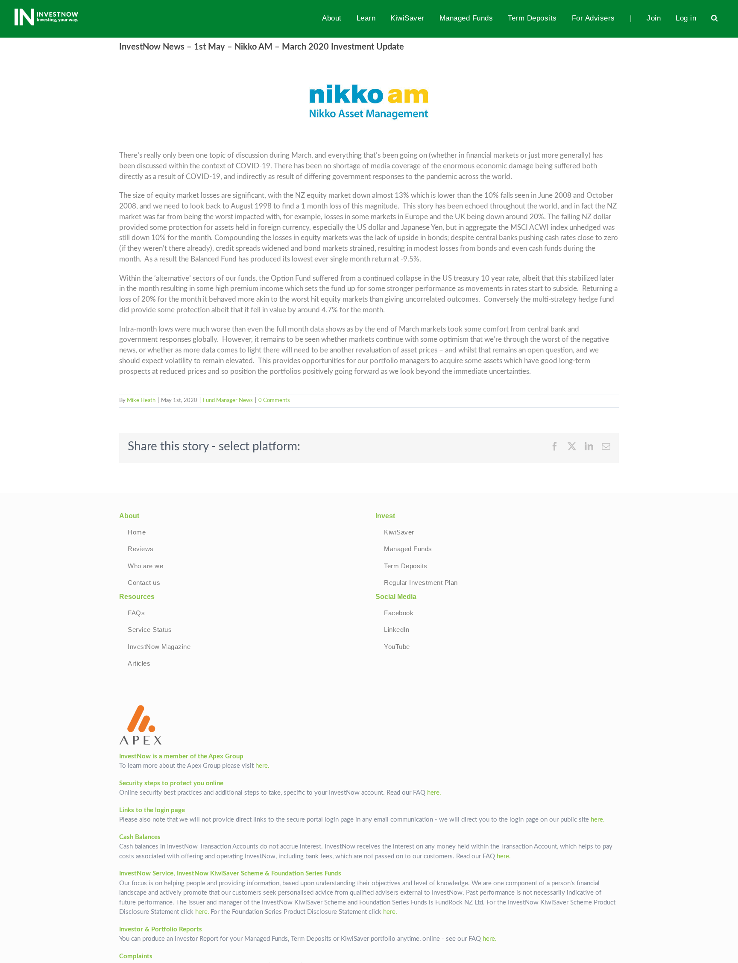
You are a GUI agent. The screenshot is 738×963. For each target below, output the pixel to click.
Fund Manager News (228, 400)
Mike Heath (141, 400)
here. (262, 766)
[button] (715, 18)
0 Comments (274, 400)
